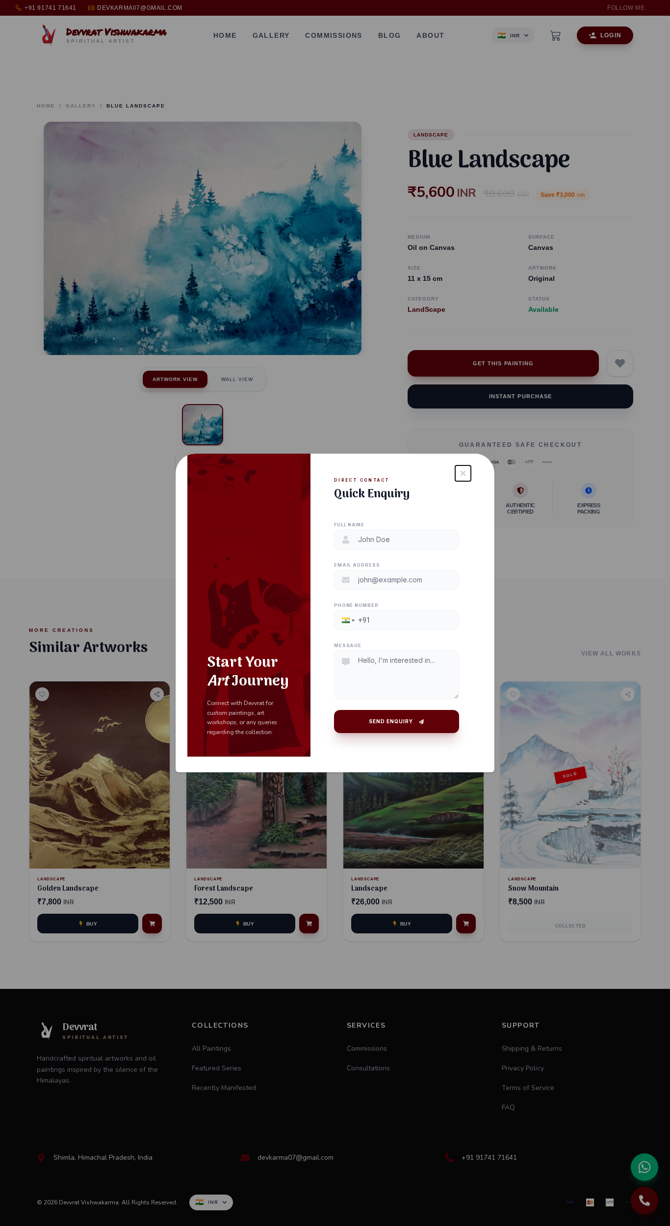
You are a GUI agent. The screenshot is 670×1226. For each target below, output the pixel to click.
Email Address (357, 565)
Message (347, 645)
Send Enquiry (391, 721)
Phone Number (356, 605)
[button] (347, 620)
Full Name (349, 524)
